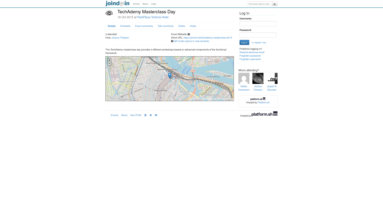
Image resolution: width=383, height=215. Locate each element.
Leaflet (205, 100)
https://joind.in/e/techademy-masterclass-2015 (208, 37)
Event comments (144, 26)
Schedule (125, 26)
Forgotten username (250, 59)
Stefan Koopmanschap (246, 88)
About (145, 3)
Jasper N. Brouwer (272, 88)
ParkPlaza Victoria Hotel (152, 17)
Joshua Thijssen (120, 37)
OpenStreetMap (218, 100)
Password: (246, 30)
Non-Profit (135, 115)
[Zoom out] (109, 63)
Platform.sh (264, 102)
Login (153, 3)
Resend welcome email (252, 52)
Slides (181, 26)
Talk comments (166, 26)
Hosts (193, 26)
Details (111, 26)
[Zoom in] (109, 60)
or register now (259, 42)
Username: (246, 18)
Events (136, 3)
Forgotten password (250, 55)
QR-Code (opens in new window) (191, 41)
